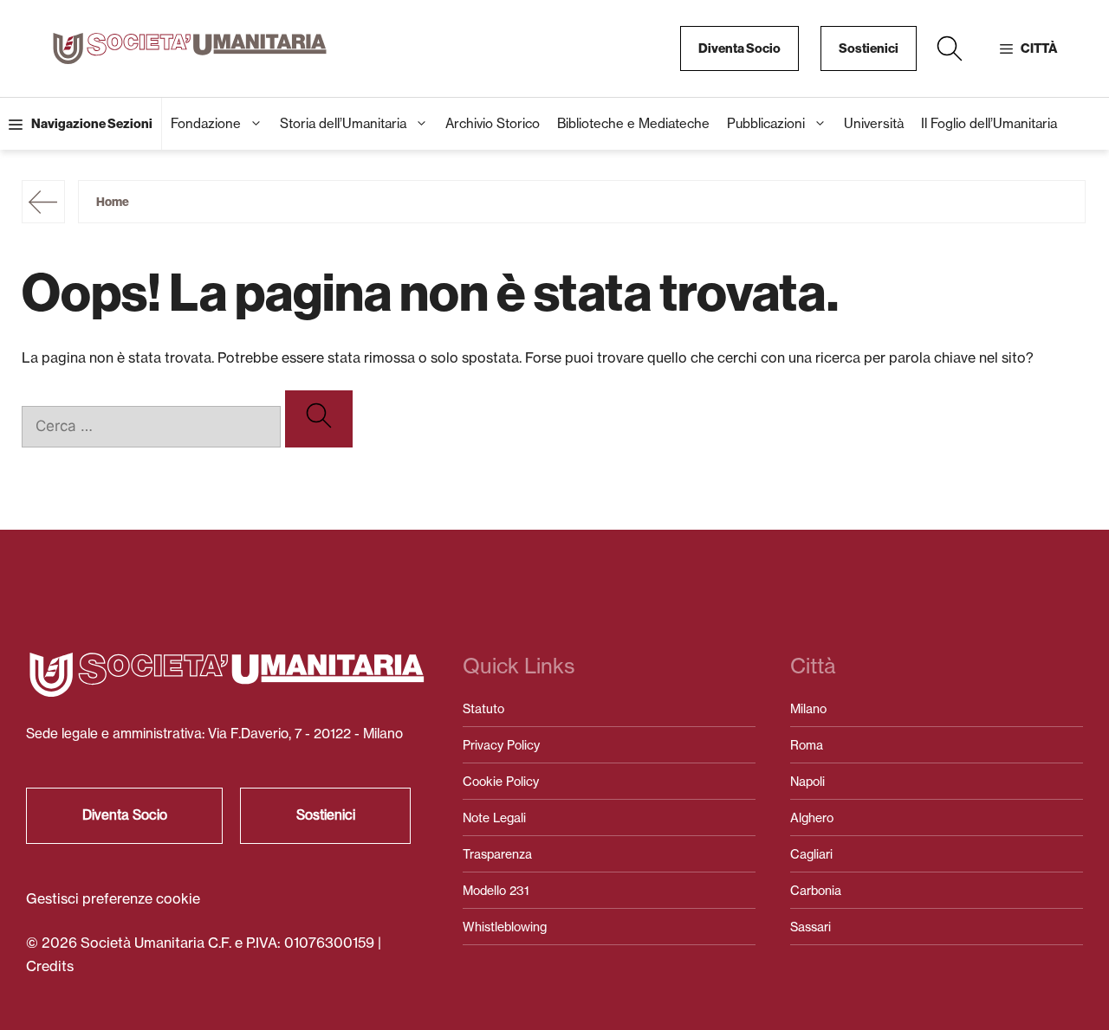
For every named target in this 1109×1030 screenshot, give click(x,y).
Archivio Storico (492, 123)
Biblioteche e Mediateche (633, 123)
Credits (50, 966)
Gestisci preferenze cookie (113, 898)
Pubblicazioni (766, 123)
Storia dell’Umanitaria (343, 123)
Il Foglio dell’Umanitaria (989, 123)
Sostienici (868, 48)
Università (874, 123)
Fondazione (206, 123)
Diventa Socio (739, 48)
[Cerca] (319, 418)
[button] (950, 48)
